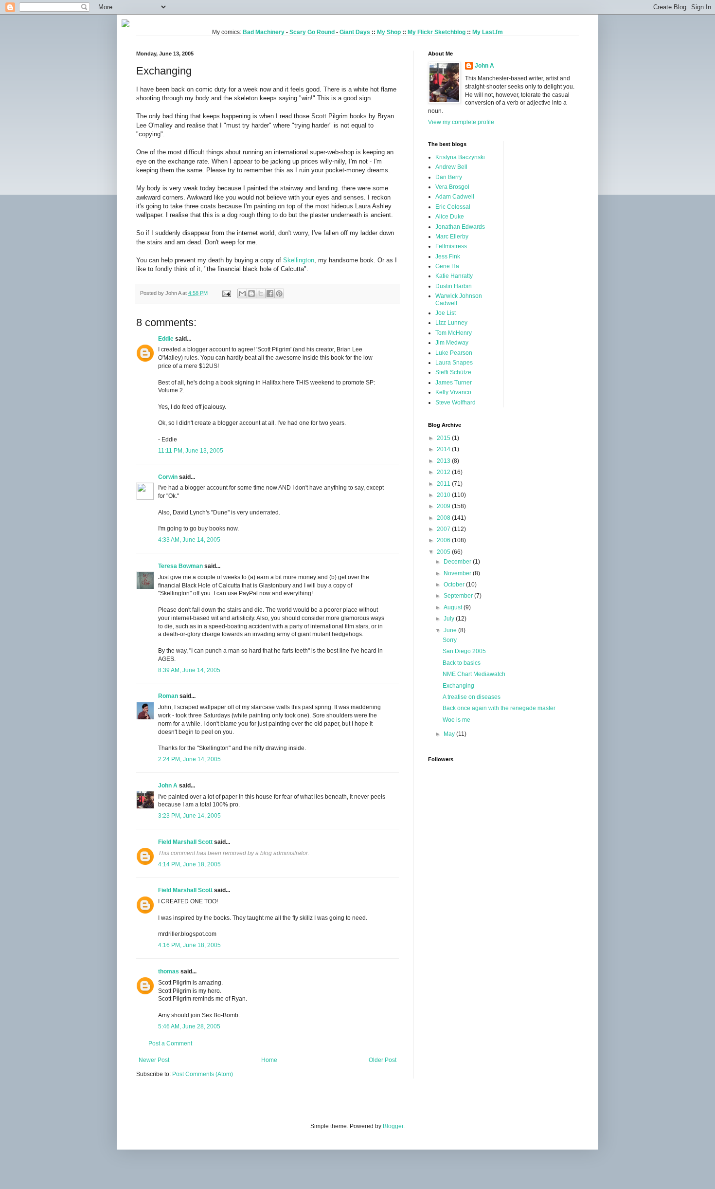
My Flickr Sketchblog (436, 32)
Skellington (298, 260)
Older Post (382, 1060)
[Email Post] (226, 293)
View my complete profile (461, 122)
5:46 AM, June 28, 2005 (189, 1026)
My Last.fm (487, 32)
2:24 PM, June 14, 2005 (189, 759)
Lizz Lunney (451, 322)
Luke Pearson (453, 352)
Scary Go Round (312, 32)
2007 (444, 529)
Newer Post (154, 1060)
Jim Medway (451, 342)
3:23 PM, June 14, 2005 (189, 815)
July (450, 618)
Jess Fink (447, 256)
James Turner (453, 382)
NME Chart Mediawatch (474, 674)
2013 (444, 460)
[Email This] (242, 293)
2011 (444, 483)
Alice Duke (449, 216)
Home (269, 1060)
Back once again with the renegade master (499, 708)
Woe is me (456, 719)
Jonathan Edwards (460, 226)
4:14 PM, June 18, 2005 (189, 864)
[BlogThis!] (251, 293)
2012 (444, 472)
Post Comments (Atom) (202, 1074)
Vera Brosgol (452, 186)
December (458, 561)
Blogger (393, 1126)
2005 (444, 552)
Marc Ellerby (451, 236)
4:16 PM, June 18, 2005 (189, 945)
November (458, 573)
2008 (444, 517)
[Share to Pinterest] (279, 293)
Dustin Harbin (453, 286)
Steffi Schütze (453, 372)
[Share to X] (261, 293)
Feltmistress (451, 246)
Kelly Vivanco (453, 392)
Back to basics (462, 662)
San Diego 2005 (464, 651)
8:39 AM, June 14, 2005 (189, 670)
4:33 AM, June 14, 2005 (189, 539)
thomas (168, 971)
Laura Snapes (454, 362)
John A (168, 785)
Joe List (445, 313)
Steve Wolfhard (455, 402)
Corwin (168, 477)
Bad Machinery (264, 32)
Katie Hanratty (454, 276)
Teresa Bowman (180, 566)
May (450, 734)
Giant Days (355, 32)
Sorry (450, 640)
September (459, 595)
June (451, 630)
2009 (444, 506)
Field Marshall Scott (185, 842)
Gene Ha (447, 266)
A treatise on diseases (471, 697)
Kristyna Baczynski (460, 157)
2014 (444, 449)
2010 (444, 495)
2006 (444, 540)
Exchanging (458, 685)
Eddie (166, 338)
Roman (168, 696)
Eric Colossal (452, 206)
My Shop (389, 32)
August (454, 607)
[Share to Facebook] (270, 293)
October (455, 584)
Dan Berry (448, 177)
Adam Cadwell (454, 196)
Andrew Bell (451, 167)
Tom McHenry (453, 332)
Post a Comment (170, 1043)
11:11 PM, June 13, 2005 (190, 450)
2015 (444, 438)
